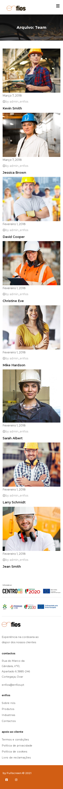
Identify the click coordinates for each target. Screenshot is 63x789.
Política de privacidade (17, 745)
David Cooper (14, 237)
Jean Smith (12, 567)
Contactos (9, 721)
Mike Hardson (14, 365)
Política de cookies (14, 751)
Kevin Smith (12, 108)
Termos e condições (15, 739)
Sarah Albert (13, 438)
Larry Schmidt (14, 502)
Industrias (8, 715)
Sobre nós (8, 703)
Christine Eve (13, 301)
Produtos (8, 709)
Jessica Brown (14, 173)
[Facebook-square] (6, 780)
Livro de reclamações (16, 757)
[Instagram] (16, 780)
